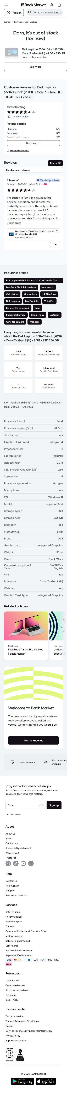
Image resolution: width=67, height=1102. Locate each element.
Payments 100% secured (18, 955)
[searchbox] (47, 12)
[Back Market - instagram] (8, 863)
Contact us (11, 880)
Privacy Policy (12, 1035)
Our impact (11, 843)
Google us (50, 724)
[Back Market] (33, 4)
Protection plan (13, 921)
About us (10, 833)
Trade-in (9, 926)
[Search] (30, 12)
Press (8, 838)
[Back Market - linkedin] (31, 863)
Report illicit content (16, 1040)
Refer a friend (12, 911)
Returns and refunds (16, 895)
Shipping (10, 890)
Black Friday (11, 999)
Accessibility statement (18, 848)
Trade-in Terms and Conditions (22, 1021)
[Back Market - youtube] (23, 863)
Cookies (9, 1026)
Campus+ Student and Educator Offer (26, 931)
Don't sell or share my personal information (28, 1030)
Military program (14, 936)
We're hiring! (12, 853)
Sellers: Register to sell (17, 940)
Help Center (12, 885)
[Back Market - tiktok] (16, 863)
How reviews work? (19, 150)
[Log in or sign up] (51, 4)
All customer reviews (16, 990)
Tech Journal (12, 980)
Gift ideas (10, 995)
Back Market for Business (18, 950)
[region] (33, 636)
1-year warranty (13, 916)
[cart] (59, 4)
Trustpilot (10, 857)
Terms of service (14, 1016)
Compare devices (15, 985)
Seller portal (11, 945)
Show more (14, 223)
